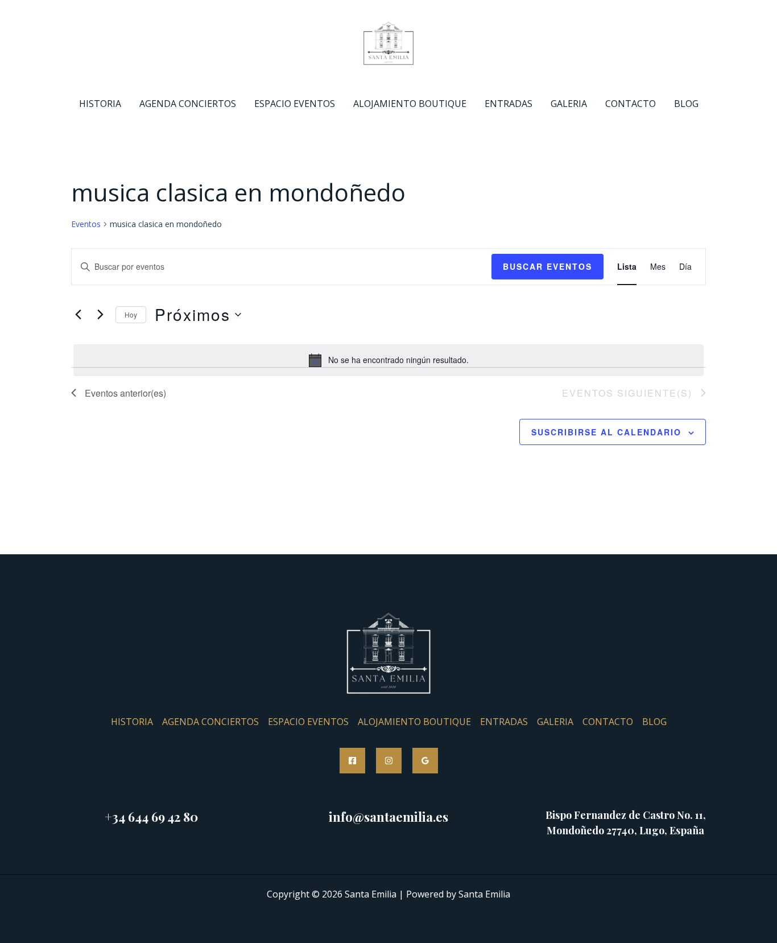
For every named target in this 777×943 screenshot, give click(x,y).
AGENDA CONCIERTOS (187, 103)
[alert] (388, 360)
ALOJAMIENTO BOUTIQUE (409, 103)
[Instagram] (389, 760)
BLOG (686, 103)
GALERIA (569, 103)
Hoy (131, 314)
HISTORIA (100, 103)
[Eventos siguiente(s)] (100, 315)
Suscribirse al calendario (606, 432)
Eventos (86, 224)
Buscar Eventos (547, 266)
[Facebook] (352, 760)
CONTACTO (630, 103)
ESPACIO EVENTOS (294, 103)
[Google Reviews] (425, 760)
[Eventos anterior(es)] (78, 315)
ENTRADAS (508, 103)
